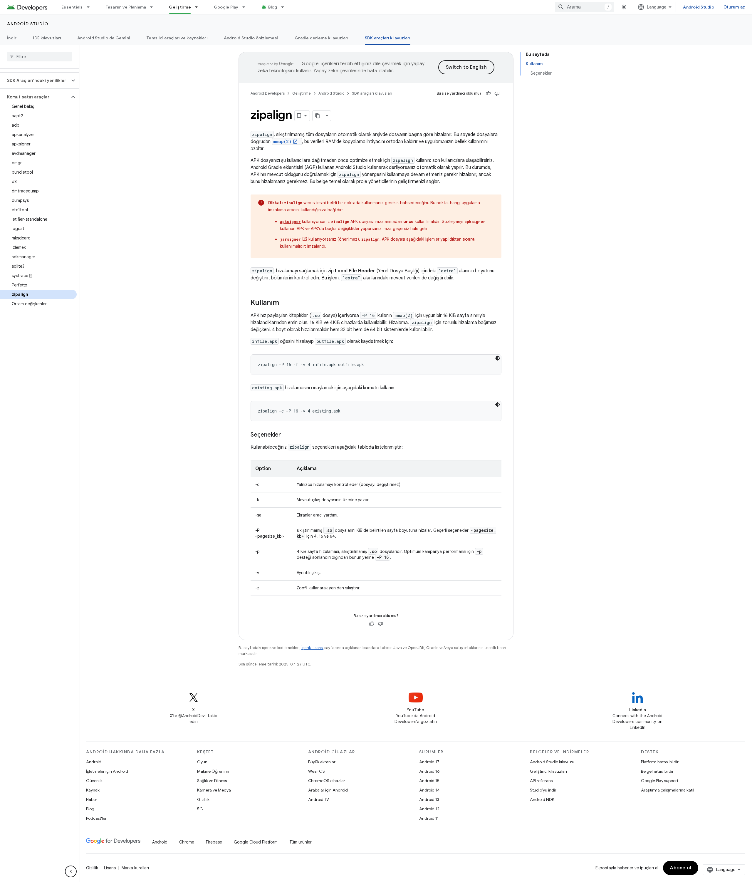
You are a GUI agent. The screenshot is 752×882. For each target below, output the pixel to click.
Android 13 (429, 799)
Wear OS (316, 771)
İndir (11, 38)
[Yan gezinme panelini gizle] (71, 871)
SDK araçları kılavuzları (387, 38)
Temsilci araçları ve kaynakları (177, 38)
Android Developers (268, 93)
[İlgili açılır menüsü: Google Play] (246, 7)
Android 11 (429, 818)
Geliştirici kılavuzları (548, 771)
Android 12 (429, 808)
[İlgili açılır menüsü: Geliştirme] (199, 7)
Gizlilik (203, 799)
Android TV (318, 799)
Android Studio (698, 7)
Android (93, 761)
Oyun (202, 761)
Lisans (110, 868)
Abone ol (680, 868)
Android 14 (429, 790)
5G (200, 808)
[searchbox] (39, 56)
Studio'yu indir (543, 790)
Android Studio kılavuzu (552, 761)
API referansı (541, 780)
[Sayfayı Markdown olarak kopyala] (318, 116)
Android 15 (429, 780)
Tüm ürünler (300, 842)
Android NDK (542, 799)
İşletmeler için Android (107, 771)
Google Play (226, 7)
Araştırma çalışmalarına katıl (667, 790)
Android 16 (429, 771)
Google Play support (659, 780)
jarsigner (290, 239)
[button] (35, 80)
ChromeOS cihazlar (326, 780)
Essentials (72, 7)
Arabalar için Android (328, 790)
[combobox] (584, 7)
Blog (272, 7)
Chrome (186, 842)
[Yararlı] (488, 93)
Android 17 (429, 761)
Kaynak (93, 790)
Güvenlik (94, 780)
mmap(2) (282, 141)
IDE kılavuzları (47, 38)
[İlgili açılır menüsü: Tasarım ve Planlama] (154, 7)
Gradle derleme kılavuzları (321, 38)
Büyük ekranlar (321, 761)
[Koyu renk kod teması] (497, 358)
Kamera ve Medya (214, 790)
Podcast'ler (96, 818)
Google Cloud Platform (256, 842)
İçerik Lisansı (312, 647)
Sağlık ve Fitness (212, 780)
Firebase (214, 842)
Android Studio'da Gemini (103, 38)
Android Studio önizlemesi (251, 38)
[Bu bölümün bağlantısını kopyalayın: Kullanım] (285, 303)
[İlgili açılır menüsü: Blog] (285, 7)
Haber (91, 799)
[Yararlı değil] (497, 93)
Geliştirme (180, 7)
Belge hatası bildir (657, 771)
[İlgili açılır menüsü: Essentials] (91, 7)
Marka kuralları (135, 868)
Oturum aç (734, 7)
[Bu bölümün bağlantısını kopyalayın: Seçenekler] (287, 435)
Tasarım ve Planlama (126, 7)
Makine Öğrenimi (213, 771)
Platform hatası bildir (660, 761)
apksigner (290, 221)
